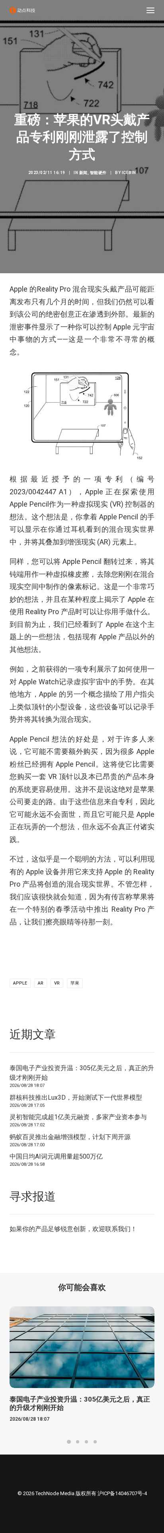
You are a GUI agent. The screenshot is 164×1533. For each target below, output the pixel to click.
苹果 (74, 983)
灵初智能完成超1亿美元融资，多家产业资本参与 (78, 1117)
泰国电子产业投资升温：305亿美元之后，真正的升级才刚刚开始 (82, 1072)
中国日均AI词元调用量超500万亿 (56, 1156)
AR (40, 983)
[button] (150, 10)
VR (57, 983)
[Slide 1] (68, 1442)
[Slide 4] (95, 1442)
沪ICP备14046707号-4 (122, 1493)
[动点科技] (22, 10)
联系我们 (118, 1229)
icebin (129, 172)
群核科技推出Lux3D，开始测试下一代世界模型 (76, 1097)
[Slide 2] (77, 1442)
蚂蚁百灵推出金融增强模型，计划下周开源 (70, 1137)
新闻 (83, 172)
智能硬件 (98, 172)
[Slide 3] (86, 1442)
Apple (20, 983)
